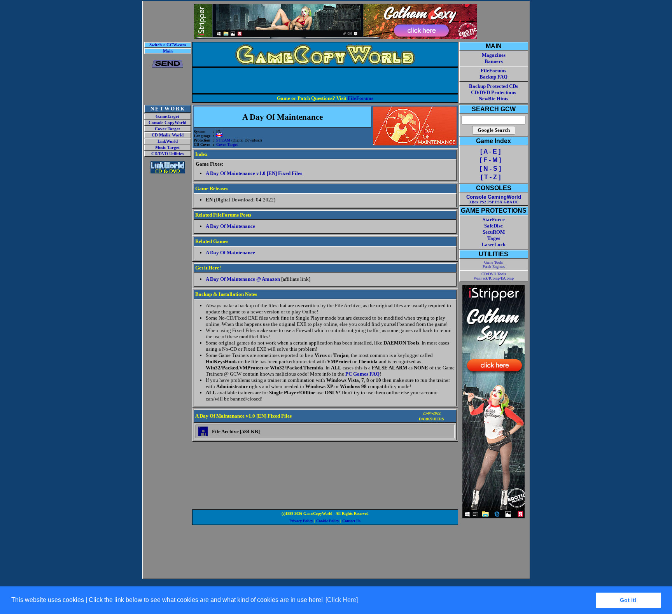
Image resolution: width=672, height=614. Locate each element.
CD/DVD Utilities (167, 154)
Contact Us (351, 521)
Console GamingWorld (493, 197)
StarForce (494, 219)
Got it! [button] (628, 600)
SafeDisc (493, 226)
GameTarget (167, 116)
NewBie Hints (493, 98)
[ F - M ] (490, 160)
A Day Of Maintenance (230, 226)
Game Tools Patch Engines (494, 264)
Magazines (494, 55)
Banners (494, 61)
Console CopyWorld (167, 123)
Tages (493, 238)
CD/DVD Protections (493, 92)
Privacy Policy (301, 521)
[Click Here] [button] (342, 600)
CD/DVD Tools (493, 274)
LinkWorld (168, 141)
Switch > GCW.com (167, 45)
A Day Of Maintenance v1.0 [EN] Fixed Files (254, 173)
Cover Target (167, 129)
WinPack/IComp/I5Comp (494, 278)
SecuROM (494, 232)
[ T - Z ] (490, 177)
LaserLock (493, 244)
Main (168, 51)
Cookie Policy (327, 521)
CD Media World (168, 135)
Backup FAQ (494, 77)
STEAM (223, 140)
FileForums (360, 98)
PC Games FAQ (362, 374)
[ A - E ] (490, 151)
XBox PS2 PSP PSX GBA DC (493, 202)
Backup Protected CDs (493, 86)
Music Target (167, 147)
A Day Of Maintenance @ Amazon (243, 279)
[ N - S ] (490, 168)
